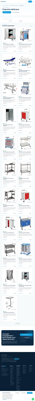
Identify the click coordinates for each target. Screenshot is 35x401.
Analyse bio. (11, 381)
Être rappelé (27, 337)
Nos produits (6, 5)
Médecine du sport (18, 376)
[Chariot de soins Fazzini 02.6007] (25, 228)
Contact (30, 369)
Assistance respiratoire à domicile (18, 386)
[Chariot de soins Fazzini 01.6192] (9, 228)
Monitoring (11, 375)
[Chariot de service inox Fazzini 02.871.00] (25, 175)
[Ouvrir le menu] (33, 1)
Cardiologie (11, 367)
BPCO (17, 384)
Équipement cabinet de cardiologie (18, 368)
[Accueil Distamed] (3, 1)
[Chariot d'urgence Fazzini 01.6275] (9, 148)
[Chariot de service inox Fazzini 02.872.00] (9, 202)
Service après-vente (25, 367)
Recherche (11, 384)
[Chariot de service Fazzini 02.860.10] (25, 148)
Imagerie (11, 376)
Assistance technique (24, 371)
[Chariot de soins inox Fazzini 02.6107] (9, 255)
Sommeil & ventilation (11, 372)
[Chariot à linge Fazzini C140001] (9, 40)
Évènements (30, 368)
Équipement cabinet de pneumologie (18, 371)
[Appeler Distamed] (27, 1)
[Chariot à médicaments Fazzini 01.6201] (25, 40)
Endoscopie (11, 378)
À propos (30, 367)
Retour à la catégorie (16, 12)
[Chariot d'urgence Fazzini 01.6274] (25, 121)
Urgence (11, 374)
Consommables (12, 383)
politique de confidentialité (13, 361)
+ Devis (15, 51)
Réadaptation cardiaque (18, 374)
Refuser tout (17, 392)
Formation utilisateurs (24, 373)
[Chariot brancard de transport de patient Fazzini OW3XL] (9, 94)
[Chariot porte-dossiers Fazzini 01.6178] (25, 255)
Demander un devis (6, 12)
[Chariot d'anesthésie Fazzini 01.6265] (25, 94)
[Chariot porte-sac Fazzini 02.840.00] (9, 282)
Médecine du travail (18, 378)
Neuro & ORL (12, 377)
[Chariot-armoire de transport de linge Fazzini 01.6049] (25, 282)
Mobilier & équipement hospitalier (14, 5)
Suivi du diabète (18, 379)
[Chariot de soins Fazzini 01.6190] (25, 202)
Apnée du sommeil (17, 381)
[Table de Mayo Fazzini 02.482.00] (9, 308)
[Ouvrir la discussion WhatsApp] (33, 399)
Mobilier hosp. (12, 382)
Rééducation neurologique (18, 389)
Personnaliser (23, 392)
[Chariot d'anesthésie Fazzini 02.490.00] (9, 121)
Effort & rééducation (11, 370)
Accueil (3, 5)
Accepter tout (30, 392)
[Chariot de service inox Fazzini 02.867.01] (9, 175)
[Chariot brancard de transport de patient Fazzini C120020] (25, 67)
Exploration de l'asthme (18, 383)
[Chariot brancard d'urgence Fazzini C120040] (9, 67)
